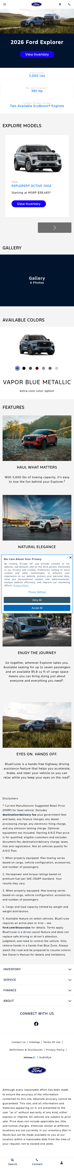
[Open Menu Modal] (4, 4)
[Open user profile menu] (61, 1163)
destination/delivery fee (19, 814)
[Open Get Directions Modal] (60, 4)
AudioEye (45, 1057)
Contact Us (19, 1042)
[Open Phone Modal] (69, 4)
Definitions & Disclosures (26, 1049)
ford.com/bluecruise (17, 927)
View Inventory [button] (37, 54)
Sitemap (34, 1042)
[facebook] (36, 1024)
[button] (54, 227)
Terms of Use (52, 1042)
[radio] (17, 368)
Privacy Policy (55, 1049)
